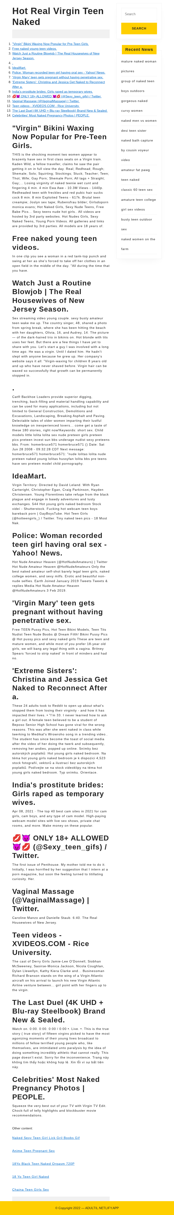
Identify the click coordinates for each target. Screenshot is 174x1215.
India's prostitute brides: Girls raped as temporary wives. (52, 91)
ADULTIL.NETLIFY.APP (102, 1208)
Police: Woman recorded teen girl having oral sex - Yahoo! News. (58, 72)
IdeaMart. (19, 67)
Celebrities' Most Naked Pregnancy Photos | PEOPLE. (50, 115)
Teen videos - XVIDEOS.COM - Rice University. (46, 106)
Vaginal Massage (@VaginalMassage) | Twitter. (46, 101)
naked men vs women (139, 120)
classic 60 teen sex (137, 189)
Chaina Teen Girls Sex (30, 1189)
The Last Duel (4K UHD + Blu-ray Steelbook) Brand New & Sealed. (60, 110)
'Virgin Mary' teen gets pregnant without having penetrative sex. (57, 77)
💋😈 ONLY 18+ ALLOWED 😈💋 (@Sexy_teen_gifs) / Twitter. (57, 96)
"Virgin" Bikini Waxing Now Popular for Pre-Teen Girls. (50, 44)
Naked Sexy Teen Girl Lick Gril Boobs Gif (46, 1138)
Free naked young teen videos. (34, 48)
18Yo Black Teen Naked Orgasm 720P (43, 1163)
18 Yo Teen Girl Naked (30, 1176)
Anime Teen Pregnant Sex (33, 1151)
